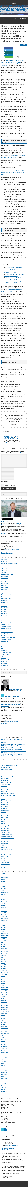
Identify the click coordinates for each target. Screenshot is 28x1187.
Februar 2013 (4, 968)
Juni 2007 (3, 1083)
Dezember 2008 (4, 1050)
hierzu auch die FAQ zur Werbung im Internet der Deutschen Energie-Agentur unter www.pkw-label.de (13, 172)
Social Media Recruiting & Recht (8, 637)
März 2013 (3, 966)
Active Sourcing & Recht (6, 561)
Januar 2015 (4, 931)
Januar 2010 (4, 1026)
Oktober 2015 (4, 920)
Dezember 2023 (4, 877)
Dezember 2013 (4, 950)
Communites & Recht (6, 579)
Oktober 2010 (4, 1009)
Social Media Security (6, 639)
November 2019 (4, 892)
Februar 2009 (4, 1046)
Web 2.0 (3, 656)
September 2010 (5, 1011)
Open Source (4, 617)
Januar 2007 (4, 1093)
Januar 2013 (4, 970)
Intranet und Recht (5, 607)
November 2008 (4, 1052)
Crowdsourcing (4, 583)
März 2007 (3, 1089)
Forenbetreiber (4, 602)
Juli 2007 (3, 1082)
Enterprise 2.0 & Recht (6, 598)
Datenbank (3, 585)
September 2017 (5, 901)
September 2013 (5, 955)
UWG (2, 648)
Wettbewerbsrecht (5, 659)
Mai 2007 (3, 1085)
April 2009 (3, 1042)
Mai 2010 (3, 1018)
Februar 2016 (4, 914)
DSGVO (3, 596)
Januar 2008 (4, 1070)
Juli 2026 (3, 873)
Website (17, 478)
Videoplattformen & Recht (7, 652)
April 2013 (3, 964)
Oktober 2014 (4, 937)
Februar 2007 (4, 1091)
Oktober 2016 (4, 911)
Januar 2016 (4, 916)
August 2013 (4, 957)
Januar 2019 (4, 896)
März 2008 (3, 1067)
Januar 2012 (4, 985)
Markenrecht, (4, 533)
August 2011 (4, 994)
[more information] (17, 57)
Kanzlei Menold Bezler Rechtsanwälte (11, 1)
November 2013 (4, 951)
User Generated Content (6, 646)
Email (16, 474)
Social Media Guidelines (6, 633)
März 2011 (3, 1000)
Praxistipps (14, 21)
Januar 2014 (4, 948)
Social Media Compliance (6, 630)
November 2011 (4, 989)
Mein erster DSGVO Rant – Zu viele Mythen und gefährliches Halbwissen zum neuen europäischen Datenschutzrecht (12, 741)
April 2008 (3, 1065)
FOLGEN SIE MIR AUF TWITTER (11, 696)
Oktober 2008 (4, 1054)
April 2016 (3, 912)
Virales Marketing (5, 654)
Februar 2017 (4, 905)
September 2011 (4, 992)
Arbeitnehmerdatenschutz (6, 567)
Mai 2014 (3, 942)
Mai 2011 (3, 998)
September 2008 (5, 1056)
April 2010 (3, 1020)
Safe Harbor (4, 620)
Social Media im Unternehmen (7, 635)
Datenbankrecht (4, 587)
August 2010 (4, 1013)
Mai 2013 (3, 963)
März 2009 (3, 1044)
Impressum (14, 3)
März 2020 (3, 888)
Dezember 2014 (4, 933)
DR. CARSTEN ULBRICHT (15, 689)
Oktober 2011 (4, 990)
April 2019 (3, 894)
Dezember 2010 (4, 1005)
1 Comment (23, 44)
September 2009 (5, 1033)
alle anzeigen (4, 734)
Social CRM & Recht (5, 624)
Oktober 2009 (4, 1031)
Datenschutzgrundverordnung (7, 591)
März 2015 (3, 927)
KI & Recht (3, 609)
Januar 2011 (4, 1004)
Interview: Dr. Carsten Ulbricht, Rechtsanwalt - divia (11, 437)
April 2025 (3, 875)
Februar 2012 (4, 983)
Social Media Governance (7, 632)
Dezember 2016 (4, 909)
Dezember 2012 (4, 972)
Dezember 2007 (4, 1072)
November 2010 (4, 1007)
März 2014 (3, 944)
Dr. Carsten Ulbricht (5, 521)
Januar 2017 (4, 907)
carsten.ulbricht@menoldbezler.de (13, 423)
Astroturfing (3, 572)
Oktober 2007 (4, 1076)
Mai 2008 (3, 1063)
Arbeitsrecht (4, 568)
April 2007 (3, 1087)
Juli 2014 (3, 938)
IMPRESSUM (4, 552)
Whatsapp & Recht (5, 661)
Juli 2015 (3, 925)
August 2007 (4, 1080)
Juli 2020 (3, 886)
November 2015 (4, 918)
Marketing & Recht (5, 613)
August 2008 (4, 1057)
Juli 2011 (3, 996)
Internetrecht (4, 606)
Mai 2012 (3, 979)
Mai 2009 (3, 1041)
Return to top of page (14, 1183)
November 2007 (4, 1074)
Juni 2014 (3, 940)
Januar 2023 (4, 883)
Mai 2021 (3, 885)
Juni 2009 (3, 1039)
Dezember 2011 (4, 987)
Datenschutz (13, 18)
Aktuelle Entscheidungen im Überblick (9, 563)
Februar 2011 (4, 1002)
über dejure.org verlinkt (16, 452)
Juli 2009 (3, 1037)
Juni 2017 (3, 903)
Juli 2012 (3, 976)
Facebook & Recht (5, 600)
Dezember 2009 (4, 1028)
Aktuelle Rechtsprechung (6, 565)
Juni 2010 (3, 1016)
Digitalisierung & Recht (6, 594)
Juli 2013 (3, 959)
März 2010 (3, 1022)
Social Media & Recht (6, 626)
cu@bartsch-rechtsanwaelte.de (11, 721)
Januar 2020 (4, 890)
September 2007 (5, 1078)
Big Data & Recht (5, 576)
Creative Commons (5, 581)
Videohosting (4, 650)
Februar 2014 (4, 946)
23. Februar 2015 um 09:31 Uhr (11, 438)
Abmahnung (4, 559)
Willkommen (4, 663)
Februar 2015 (4, 929)
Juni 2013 (3, 961)
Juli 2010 (3, 1015)
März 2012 (3, 981)
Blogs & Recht (4, 578)
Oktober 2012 (4, 974)
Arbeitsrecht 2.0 (4, 570)
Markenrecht (4, 611)
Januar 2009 (4, 1048)
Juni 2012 (3, 977)
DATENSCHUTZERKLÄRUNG (8, 553)
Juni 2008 (3, 1061)
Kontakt (22, 1)
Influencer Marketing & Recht (7, 604)
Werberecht (3, 658)
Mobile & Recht (4, 615)
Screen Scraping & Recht (6, 622)
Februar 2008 (4, 1068)
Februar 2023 (4, 881)
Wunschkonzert (4, 665)
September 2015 (5, 922)
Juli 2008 (3, 1059)
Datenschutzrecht (5, 706)
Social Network (4, 641)
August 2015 (4, 924)
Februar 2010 (4, 1024)
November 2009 (4, 1030)
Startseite (4, 18)
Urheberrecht (22, 18)
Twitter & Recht (4, 643)
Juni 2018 (3, 898)
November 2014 (4, 935)
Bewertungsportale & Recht (7, 574)
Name (16, 469)
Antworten (6, 442)
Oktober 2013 (4, 953)
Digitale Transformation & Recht (8, 593)
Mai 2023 (3, 879)
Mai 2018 (3, 899)
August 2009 (4, 1035)
